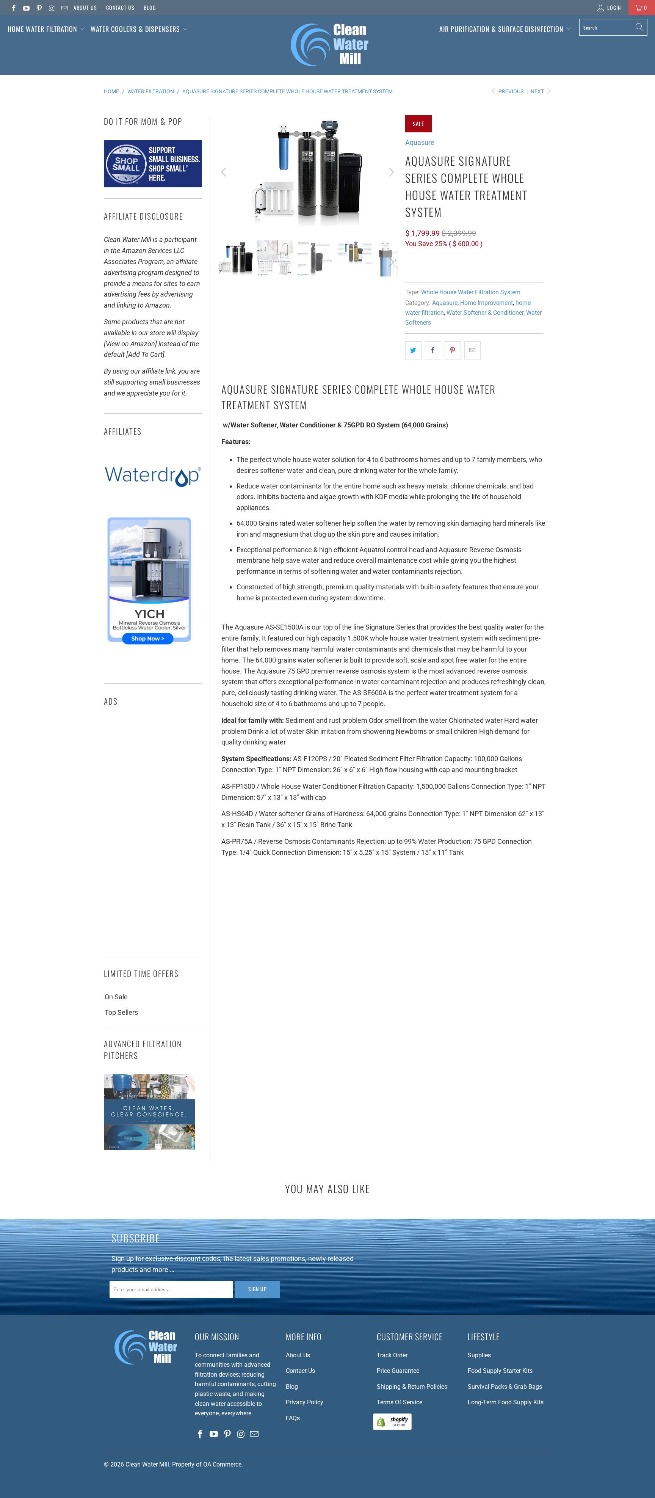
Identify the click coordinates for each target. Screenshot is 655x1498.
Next (538, 91)
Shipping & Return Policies (412, 1386)
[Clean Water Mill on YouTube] (26, 8)
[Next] (390, 172)
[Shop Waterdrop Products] (153, 502)
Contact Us (120, 7)
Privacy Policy (304, 1402)
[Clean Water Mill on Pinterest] (38, 8)
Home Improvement (486, 302)
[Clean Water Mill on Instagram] (51, 8)
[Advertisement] (153, 833)
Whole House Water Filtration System (470, 292)
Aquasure (419, 142)
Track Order (392, 1355)
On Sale (116, 997)
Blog (150, 7)
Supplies (479, 1355)
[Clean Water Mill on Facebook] (13, 8)
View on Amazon (433, 266)
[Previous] (224, 172)
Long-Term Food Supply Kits (506, 1402)
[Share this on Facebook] (433, 350)
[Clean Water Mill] (329, 45)
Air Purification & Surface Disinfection (502, 29)
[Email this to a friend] (472, 350)
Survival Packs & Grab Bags (505, 1386)
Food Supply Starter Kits (500, 1370)
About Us (85, 7)
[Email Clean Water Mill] (64, 8)
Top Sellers (121, 1012)
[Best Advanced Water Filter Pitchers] (149, 1147)
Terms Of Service (399, 1402)
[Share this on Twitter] (413, 350)
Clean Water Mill (147, 1464)
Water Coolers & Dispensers (136, 29)
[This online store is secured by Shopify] (392, 1428)
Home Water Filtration (42, 29)
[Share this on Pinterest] (453, 350)
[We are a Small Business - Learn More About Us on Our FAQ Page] (153, 185)
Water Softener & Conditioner (485, 312)
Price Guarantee (398, 1370)
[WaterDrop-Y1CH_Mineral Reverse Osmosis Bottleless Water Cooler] (149, 646)
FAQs (293, 1418)
